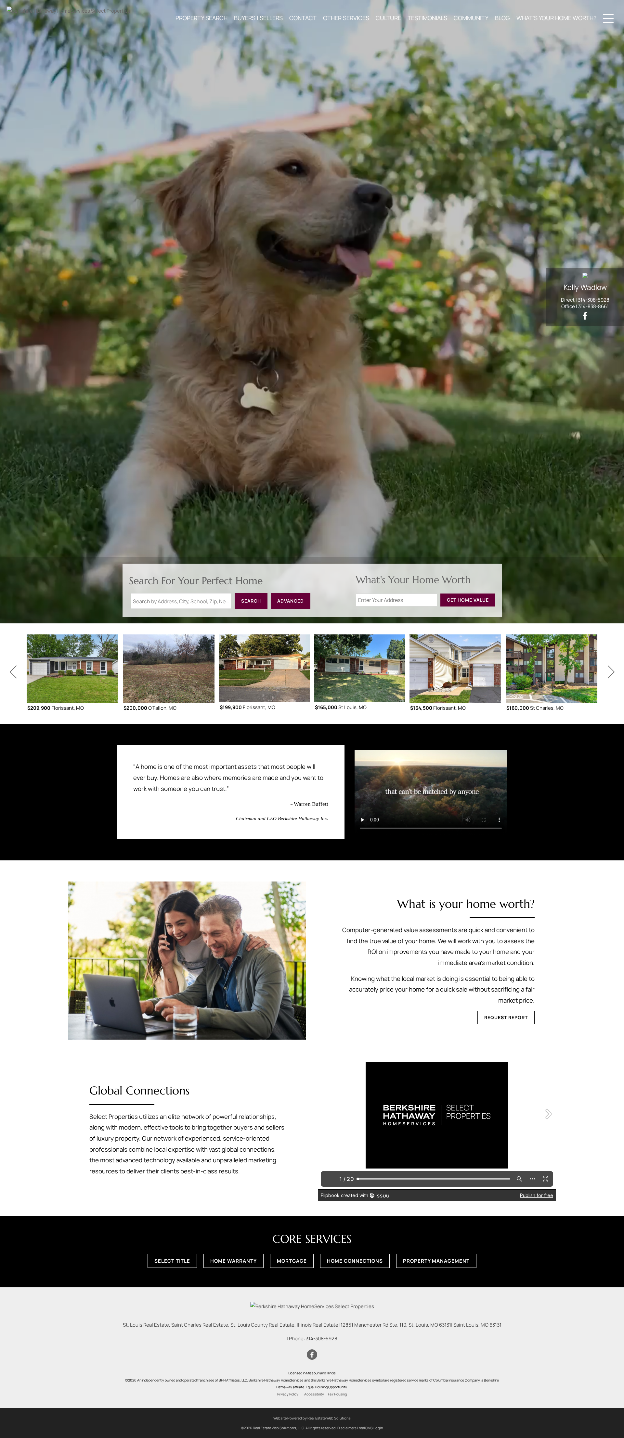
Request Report (506, 1017)
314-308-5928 (593, 299)
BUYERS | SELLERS (258, 18)
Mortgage (292, 1260)
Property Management (436, 1260)
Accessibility (314, 1394)
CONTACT (303, 18)
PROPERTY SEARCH (202, 18)
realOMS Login (371, 1427)
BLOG (502, 18)
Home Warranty (233, 1260)
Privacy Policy (287, 1394)
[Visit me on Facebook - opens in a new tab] (585, 316)
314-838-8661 (593, 306)
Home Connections (355, 1260)
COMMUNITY (471, 18)
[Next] (611, 672)
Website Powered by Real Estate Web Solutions (312, 1418)
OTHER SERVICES (346, 18)
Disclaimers (347, 1427)
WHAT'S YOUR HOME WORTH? (556, 18)
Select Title (172, 1260)
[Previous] (13, 672)
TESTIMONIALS (427, 18)
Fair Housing (337, 1394)
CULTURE (388, 18)
